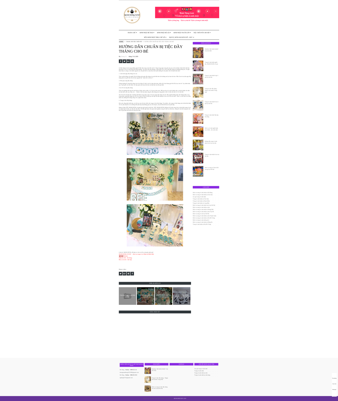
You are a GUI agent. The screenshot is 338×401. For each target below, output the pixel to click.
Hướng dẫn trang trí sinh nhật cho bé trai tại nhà (211, 142)
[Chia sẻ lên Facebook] (120, 61)
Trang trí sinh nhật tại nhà (200, 373)
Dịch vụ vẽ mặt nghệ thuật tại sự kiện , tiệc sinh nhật (211, 129)
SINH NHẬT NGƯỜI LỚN (182, 32)
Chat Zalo (334, 383)
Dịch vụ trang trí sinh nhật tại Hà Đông (202, 192)
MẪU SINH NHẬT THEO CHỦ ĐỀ (154, 37)
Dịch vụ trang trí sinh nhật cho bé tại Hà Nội (204, 205)
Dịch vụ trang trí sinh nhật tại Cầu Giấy (203, 194)
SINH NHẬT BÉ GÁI (163, 32)
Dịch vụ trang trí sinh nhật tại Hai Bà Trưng (204, 218)
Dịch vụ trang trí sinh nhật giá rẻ (201, 220)
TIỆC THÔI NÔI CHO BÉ (201, 32)
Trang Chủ (132, 32)
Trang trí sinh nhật (199, 370)
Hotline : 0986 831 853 (131, 375)
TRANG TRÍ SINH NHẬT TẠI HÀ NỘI (211, 50)
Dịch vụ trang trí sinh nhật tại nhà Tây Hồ (203, 211)
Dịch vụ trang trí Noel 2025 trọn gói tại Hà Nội (212, 168)
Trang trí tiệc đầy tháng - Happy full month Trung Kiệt (211, 90)
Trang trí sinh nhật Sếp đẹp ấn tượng (211, 115)
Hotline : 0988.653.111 (131, 369)
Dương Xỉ (124, 56)
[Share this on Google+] (128, 61)
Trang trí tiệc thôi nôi (134, 41)
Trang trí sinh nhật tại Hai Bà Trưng (202, 224)
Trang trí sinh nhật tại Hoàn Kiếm (201, 201)
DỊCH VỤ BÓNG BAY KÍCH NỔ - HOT (181, 37)
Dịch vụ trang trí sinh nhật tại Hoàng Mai (203, 209)
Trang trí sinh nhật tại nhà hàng (202, 375)
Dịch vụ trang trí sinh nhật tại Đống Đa (202, 222)
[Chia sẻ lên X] (124, 61)
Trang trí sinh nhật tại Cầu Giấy (201, 199)
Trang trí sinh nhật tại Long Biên (201, 203)
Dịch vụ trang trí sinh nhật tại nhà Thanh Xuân (204, 215)
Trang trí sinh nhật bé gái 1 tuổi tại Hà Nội (211, 76)
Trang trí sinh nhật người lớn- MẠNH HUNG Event (211, 63)
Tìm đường (334, 378)
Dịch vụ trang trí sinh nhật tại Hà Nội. (158, 398)
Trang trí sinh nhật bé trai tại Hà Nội (212, 155)
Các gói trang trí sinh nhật (199, 196)
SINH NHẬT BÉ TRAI (146, 32)
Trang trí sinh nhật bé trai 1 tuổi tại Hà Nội (212, 102)
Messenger (334, 389)
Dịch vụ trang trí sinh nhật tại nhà (201, 207)
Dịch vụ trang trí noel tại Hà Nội (201, 213)
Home (121, 41)
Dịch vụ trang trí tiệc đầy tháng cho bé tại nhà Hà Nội (160, 387)
